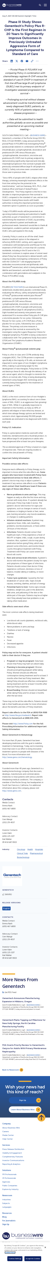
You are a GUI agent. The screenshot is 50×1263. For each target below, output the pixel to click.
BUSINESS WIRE (38, 135)
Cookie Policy (10, 1252)
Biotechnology (23, 857)
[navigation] (45, 5)
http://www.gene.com (11, 791)
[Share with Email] (27, 61)
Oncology (21, 849)
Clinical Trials (22, 853)
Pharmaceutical (36, 853)
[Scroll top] (41, 1118)
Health (30, 849)
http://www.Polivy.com (23, 723)
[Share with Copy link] (32, 61)
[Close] (45, 1247)
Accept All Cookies (33, 1259)
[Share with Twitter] (17, 61)
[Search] (40, 5)
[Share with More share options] (37, 61)
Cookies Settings (15, 1259)
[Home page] (11, 5)
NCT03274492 (17, 287)
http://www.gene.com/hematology (17, 757)
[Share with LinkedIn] (11, 61)
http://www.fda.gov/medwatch (18, 715)
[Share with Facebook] (22, 61)
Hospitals (39, 849)
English (6, 908)
